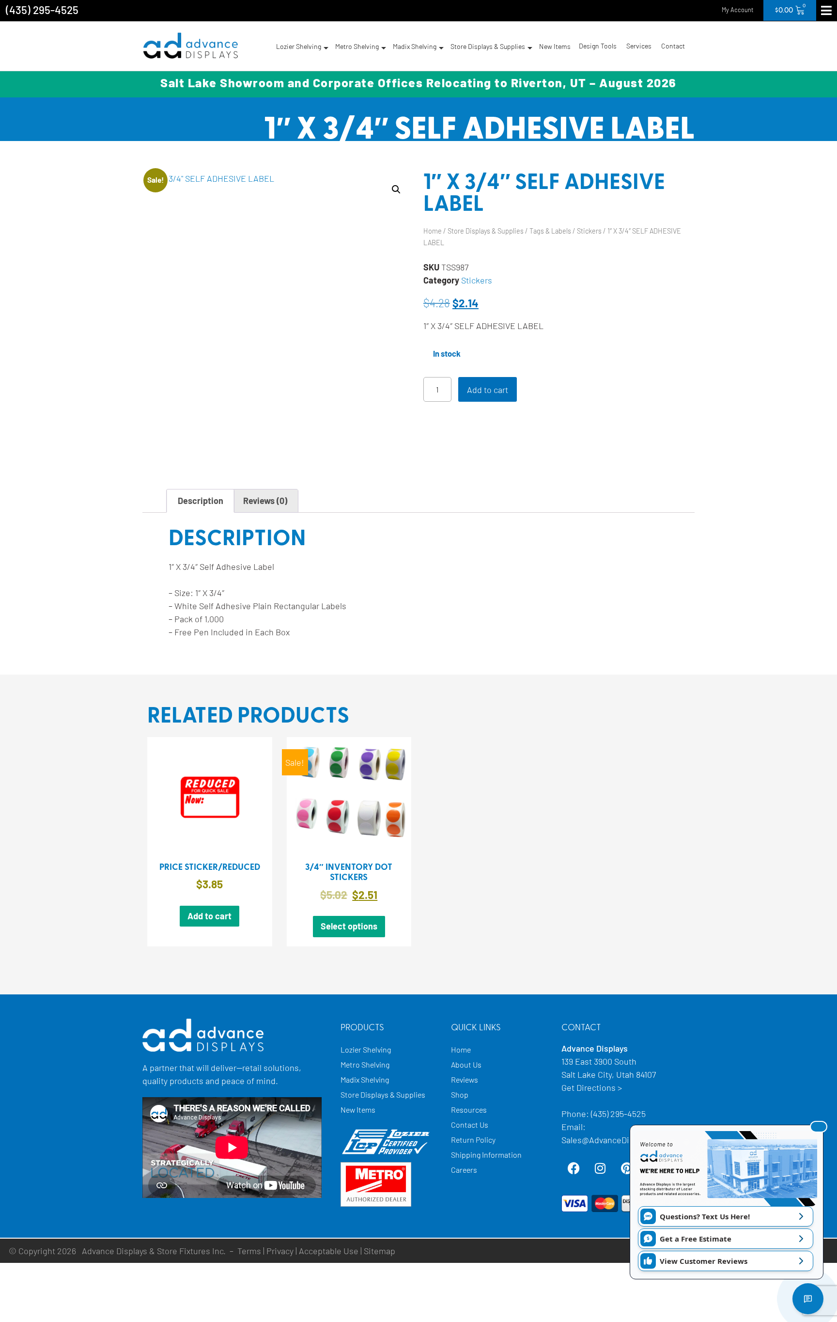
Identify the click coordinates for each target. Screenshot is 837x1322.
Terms (249, 1250)
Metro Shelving (357, 46)
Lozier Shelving (298, 46)
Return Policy (473, 1139)
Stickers (589, 231)
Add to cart (487, 389)
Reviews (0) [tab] (265, 500)
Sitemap (379, 1250)
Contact (673, 46)
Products (362, 1027)
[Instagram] (600, 1168)
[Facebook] (573, 1168)
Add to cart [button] (209, 916)
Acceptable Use (328, 1250)
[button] (396, 189)
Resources (469, 1109)
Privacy (280, 1250)
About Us (466, 1064)
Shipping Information (486, 1154)
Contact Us (469, 1124)
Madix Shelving (414, 46)
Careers (464, 1169)
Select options (349, 926)
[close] (818, 1127)
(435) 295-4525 (42, 9)
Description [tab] (200, 500)
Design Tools (598, 46)
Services (638, 46)
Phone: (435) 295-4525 (603, 1113)
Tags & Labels (550, 231)
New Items (555, 46)
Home (432, 231)
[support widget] (807, 1298)
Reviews (464, 1079)
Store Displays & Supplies (487, 46)
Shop (459, 1094)
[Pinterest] (627, 1168)
